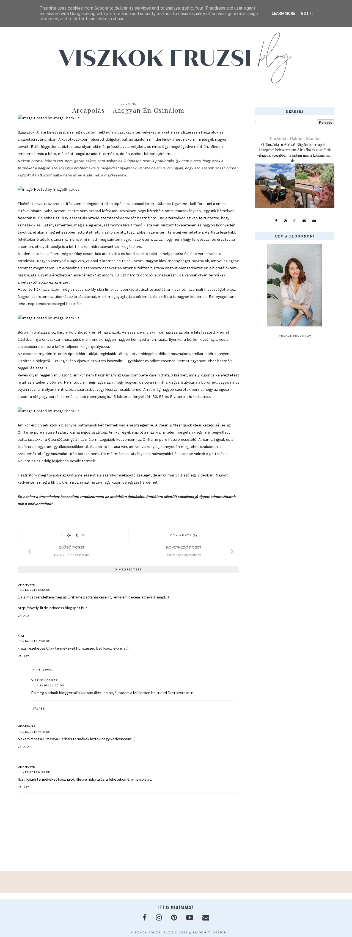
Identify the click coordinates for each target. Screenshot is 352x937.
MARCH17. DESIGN (210, 932)
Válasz (23, 615)
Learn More (283, 13)
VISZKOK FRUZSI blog (152, 932)
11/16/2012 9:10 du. (35, 731)
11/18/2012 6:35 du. (49, 685)
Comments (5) (183, 535)
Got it (307, 13)
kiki (21, 635)
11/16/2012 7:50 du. (35, 640)
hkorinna (26, 726)
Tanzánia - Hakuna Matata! (295, 138)
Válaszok (45, 670)
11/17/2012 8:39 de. (35, 772)
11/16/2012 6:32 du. (35, 589)
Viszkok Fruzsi (45, 680)
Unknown (26, 584)
